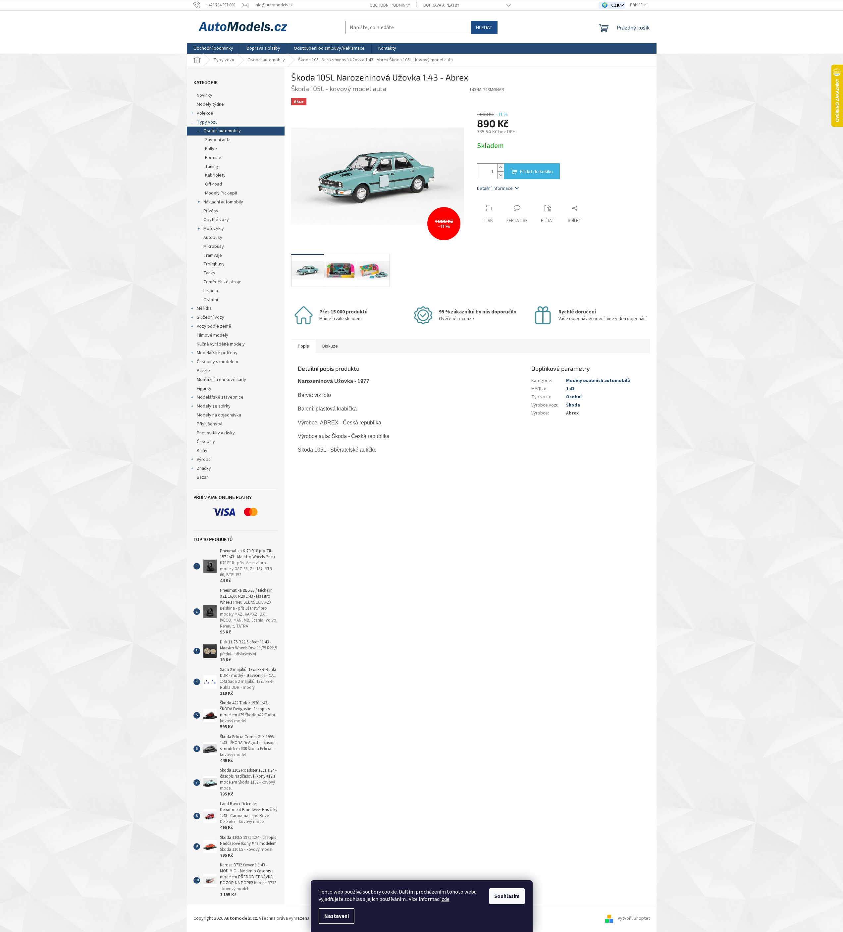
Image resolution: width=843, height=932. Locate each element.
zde (445, 899)
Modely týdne (210, 104)
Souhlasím (507, 896)
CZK (616, 5)
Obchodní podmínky (390, 5)
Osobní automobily (222, 131)
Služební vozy (210, 317)
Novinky (204, 95)
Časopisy (206, 441)
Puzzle (203, 370)
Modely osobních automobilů (598, 380)
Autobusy (212, 237)
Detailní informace (495, 188)
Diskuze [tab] (330, 346)
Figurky (204, 388)
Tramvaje (212, 255)
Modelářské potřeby (217, 353)
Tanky (209, 273)
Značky (204, 468)
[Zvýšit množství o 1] (500, 167)
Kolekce (205, 113)
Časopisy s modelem (217, 361)
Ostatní (210, 300)
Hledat (484, 27)
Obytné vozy (216, 219)
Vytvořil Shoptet (634, 918)
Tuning (211, 166)
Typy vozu (207, 122)
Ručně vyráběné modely (221, 344)
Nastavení (336, 916)
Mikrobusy (213, 246)
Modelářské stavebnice (220, 397)
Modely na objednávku (219, 415)
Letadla (210, 291)
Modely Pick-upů (221, 193)
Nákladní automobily (223, 202)
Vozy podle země (214, 326)
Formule (213, 157)
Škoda (573, 405)
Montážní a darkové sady (221, 379)
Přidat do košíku (536, 171)
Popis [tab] (303, 346)
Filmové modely (212, 335)
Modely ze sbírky (214, 406)
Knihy (202, 450)
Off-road (213, 184)
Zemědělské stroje (222, 282)
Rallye (211, 148)
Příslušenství (209, 424)
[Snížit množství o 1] (500, 175)
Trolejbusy (214, 264)
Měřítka (204, 308)
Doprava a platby (441, 5)
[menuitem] (213, 48)
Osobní (574, 397)
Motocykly (213, 228)
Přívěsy (210, 211)
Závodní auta (218, 140)
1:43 (570, 389)
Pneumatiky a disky (216, 433)
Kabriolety (215, 175)
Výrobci (204, 459)
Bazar (202, 477)
